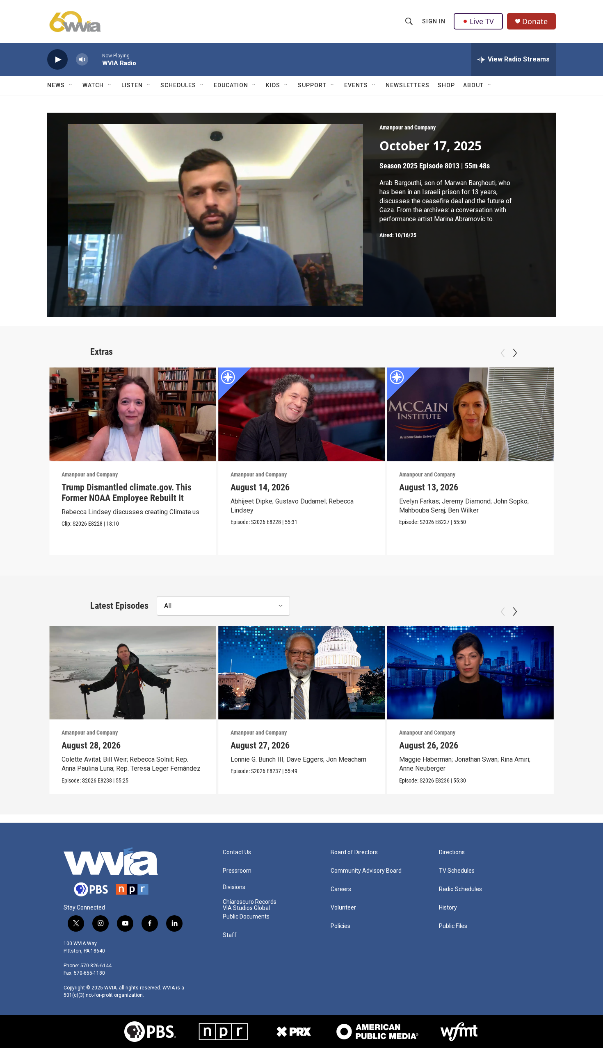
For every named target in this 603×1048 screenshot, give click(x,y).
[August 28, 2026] (132, 672)
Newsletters (407, 85)
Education (231, 85)
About (473, 85)
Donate (535, 21)
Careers (341, 889)
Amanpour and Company (407, 127)
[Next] (515, 353)
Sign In (433, 21)
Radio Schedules (460, 889)
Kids (273, 85)
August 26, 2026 (428, 745)
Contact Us (237, 852)
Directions (452, 852)
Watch (93, 85)
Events (356, 85)
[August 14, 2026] (301, 414)
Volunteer (343, 908)
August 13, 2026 (428, 487)
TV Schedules (457, 871)
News (56, 85)
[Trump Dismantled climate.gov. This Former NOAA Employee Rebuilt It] (132, 414)
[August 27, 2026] (301, 672)
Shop (446, 85)
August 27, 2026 (260, 745)
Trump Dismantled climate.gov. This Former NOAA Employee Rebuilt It (127, 492)
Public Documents (246, 917)
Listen (132, 85)
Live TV (482, 21)
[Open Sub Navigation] (71, 85)
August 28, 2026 (91, 745)
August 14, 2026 (260, 487)
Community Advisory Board (366, 871)
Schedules (178, 85)
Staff (230, 935)
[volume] (82, 59)
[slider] (95, 59)
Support (312, 85)
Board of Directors (354, 852)
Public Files (453, 926)
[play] (57, 59)
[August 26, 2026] (470, 672)
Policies (340, 926)
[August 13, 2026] (470, 414)
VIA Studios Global (246, 908)
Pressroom (237, 871)
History (448, 908)
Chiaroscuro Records (249, 902)
